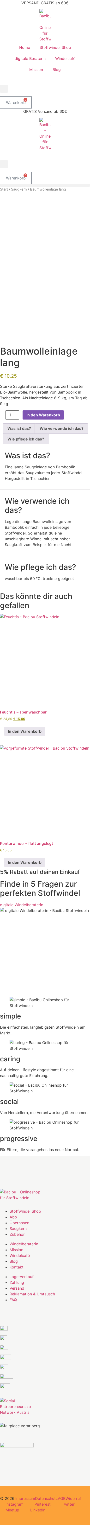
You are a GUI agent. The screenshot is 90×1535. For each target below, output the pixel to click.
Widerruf (73, 1498)
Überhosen (19, 1222)
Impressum (25, 1498)
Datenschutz (46, 1498)
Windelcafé (65, 58)
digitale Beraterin (30, 58)
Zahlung (17, 1282)
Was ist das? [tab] (19, 428)
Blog (57, 69)
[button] (4, 89)
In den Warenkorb (43, 415)
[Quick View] (2, 731)
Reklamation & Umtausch (32, 1294)
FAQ (13, 1299)
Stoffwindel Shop (55, 47)
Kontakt (17, 1267)
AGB (62, 1498)
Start (4, 189)
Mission (36, 69)
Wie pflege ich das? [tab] (25, 439)
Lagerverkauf (22, 1276)
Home (24, 47)
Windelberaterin (24, 1244)
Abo (13, 1217)
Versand (17, 1288)
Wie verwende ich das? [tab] (62, 428)
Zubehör (17, 1234)
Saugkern (19, 189)
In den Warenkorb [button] (25, 731)
